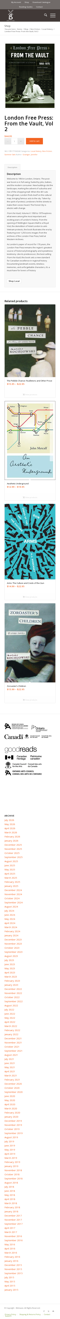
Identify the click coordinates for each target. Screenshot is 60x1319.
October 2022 (12, 997)
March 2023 (10, 976)
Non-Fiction (47, 151)
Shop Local (14, 281)
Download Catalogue (41, 2)
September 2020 (13, 1091)
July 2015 (9, 1277)
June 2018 (9, 1190)
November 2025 (13, 848)
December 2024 (13, 890)
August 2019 (11, 1137)
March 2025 (10, 877)
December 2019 (13, 1120)
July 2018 (9, 1186)
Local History (36, 151)
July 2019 (9, 1141)
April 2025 (9, 873)
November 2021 (13, 1042)
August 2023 (11, 956)
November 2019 (13, 1124)
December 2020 (13, 1083)
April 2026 (9, 828)
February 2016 (12, 1256)
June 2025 (9, 865)
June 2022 (9, 1013)
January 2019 (11, 1166)
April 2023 (9, 972)
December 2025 (13, 844)
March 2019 (10, 1157)
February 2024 (12, 931)
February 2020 (12, 1112)
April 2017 (9, 1227)
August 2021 (11, 1054)
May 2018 (9, 1194)
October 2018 (12, 1174)
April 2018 (9, 1199)
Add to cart (34, 141)
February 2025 (12, 881)
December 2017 (13, 1215)
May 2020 (9, 1100)
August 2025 (11, 861)
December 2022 (13, 988)
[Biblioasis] (24, 15)
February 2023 (12, 980)
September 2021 (13, 1050)
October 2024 (12, 898)
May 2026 (9, 824)
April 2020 (9, 1104)
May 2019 (9, 1149)
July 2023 (9, 960)
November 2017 (13, 1219)
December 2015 (13, 1265)
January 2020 (11, 1116)
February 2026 (12, 836)
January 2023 (11, 984)
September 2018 (13, 1178)
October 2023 (12, 947)
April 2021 (9, 1071)
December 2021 (13, 1038)
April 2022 (9, 1021)
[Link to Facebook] (44, 1311)
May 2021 (9, 1067)
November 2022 (13, 993)
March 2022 (10, 1026)
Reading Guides (25, 7)
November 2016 (13, 1236)
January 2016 (11, 1260)
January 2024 (11, 935)
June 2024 (9, 914)
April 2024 (9, 923)
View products (31, 394)
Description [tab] (12, 167)
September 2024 (13, 902)
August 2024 (11, 906)
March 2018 (10, 1203)
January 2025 (11, 885)
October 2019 (12, 1129)
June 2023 (9, 964)
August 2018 (11, 1182)
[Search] (44, 15)
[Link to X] (48, 1311)
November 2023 (13, 943)
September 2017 (13, 1223)
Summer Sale (10, 154)
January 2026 (11, 840)
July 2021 (9, 1059)
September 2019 (13, 1133)
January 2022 (11, 1034)
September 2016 (13, 1240)
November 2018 (13, 1170)
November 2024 (13, 894)
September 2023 (13, 951)
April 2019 (9, 1153)
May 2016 (9, 1244)
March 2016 (10, 1252)
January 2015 (11, 1289)
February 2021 (12, 1079)
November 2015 (13, 1269)
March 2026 (10, 832)
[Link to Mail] (53, 1311)
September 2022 (13, 1001)
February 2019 (12, 1162)
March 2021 (10, 1075)
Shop (27, 2)
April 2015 (9, 1285)
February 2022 (12, 1030)
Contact (39, 7)
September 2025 (13, 857)
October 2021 (12, 1046)
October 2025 (12, 853)
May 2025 (9, 869)
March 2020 (10, 1108)
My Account (16, 2)
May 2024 (9, 918)
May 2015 (9, 1281)
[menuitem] (16, 2)
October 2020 (12, 1087)
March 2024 (10, 927)
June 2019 (9, 1145)
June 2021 (9, 1063)
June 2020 (9, 1096)
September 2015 (13, 1273)
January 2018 (11, 1211)
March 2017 (10, 1232)
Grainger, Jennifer (30, 154)
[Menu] (51, 15)
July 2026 (9, 820)
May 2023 (9, 968)
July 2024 (9, 910)
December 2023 (13, 939)
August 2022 (11, 1005)
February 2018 (12, 1207)
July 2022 (9, 1009)
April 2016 (9, 1248)
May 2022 (9, 1017)
